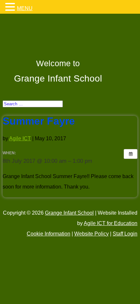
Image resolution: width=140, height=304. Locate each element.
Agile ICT (20, 138)
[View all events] (130, 154)
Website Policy (91, 233)
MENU (25, 8)
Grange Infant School (69, 213)
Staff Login (125, 233)
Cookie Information (48, 233)
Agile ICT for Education (110, 223)
